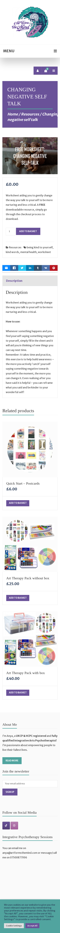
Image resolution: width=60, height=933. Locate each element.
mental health (28, 252)
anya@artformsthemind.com (19, 852)
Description (14, 281)
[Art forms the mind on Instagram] (14, 826)
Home (12, 114)
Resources (30, 114)
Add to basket (28, 231)
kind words (12, 252)
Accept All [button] (32, 925)
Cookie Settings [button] (14, 925)
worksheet (44, 252)
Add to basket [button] (18, 503)
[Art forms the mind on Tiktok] (6, 826)
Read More (12, 760)
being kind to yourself (40, 247)
